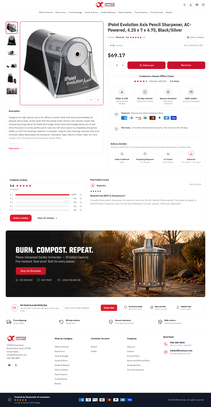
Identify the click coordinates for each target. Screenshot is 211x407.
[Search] (184, 5)
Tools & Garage (61, 356)
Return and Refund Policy (138, 360)
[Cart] (203, 5)
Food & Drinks (61, 379)
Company (132, 338)
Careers (130, 351)
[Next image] (98, 100)
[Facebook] (9, 365)
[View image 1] (12, 27)
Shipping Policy (134, 365)
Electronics (60, 351)
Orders (94, 346)
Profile (94, 351)
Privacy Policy (133, 356)
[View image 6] (12, 91)
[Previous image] (91, 100)
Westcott (120, 37)
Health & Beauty (62, 365)
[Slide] (105, 263)
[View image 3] (12, 53)
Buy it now (186, 65)
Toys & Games (61, 374)
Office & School (62, 346)
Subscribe (109, 307)
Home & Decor (61, 360)
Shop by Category (63, 338)
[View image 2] (12, 40)
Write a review (20, 218)
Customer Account (100, 338)
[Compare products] (197, 5)
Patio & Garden (61, 369)
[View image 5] (12, 78)
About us (131, 346)
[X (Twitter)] (16, 365)
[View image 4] (12, 65)
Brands (58, 383)
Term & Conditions (135, 369)
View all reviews (45, 218)
